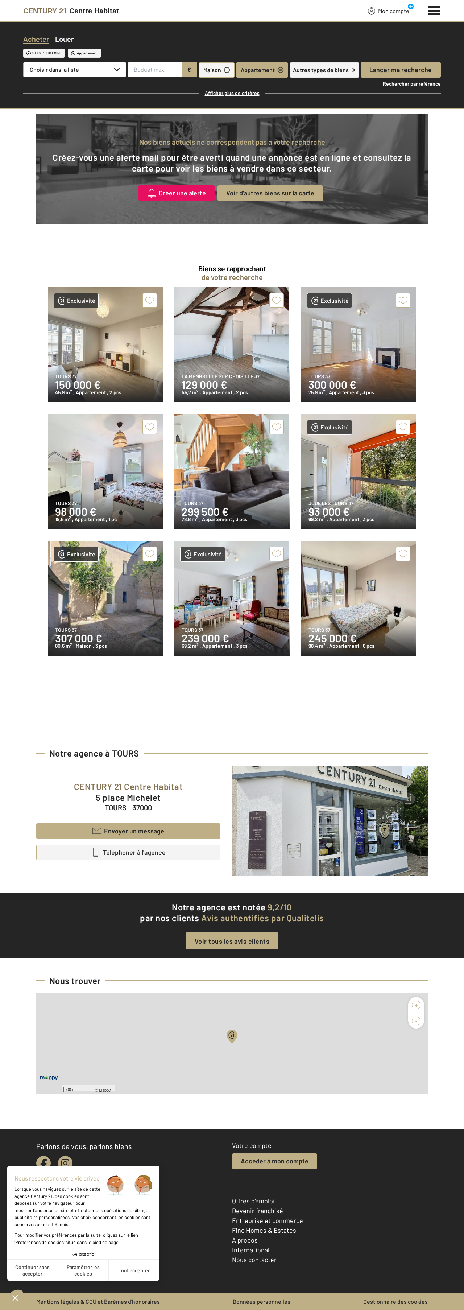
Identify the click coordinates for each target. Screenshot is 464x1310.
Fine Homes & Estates (264, 1230)
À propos (245, 1240)
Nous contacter (254, 1260)
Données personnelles (261, 1301)
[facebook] (43, 1163)
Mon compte (393, 10)
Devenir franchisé (257, 1211)
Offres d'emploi (253, 1201)
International (250, 1250)
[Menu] (434, 9)
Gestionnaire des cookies (395, 1301)
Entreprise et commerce (267, 1220)
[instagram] (65, 1163)
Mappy (105, 1090)
